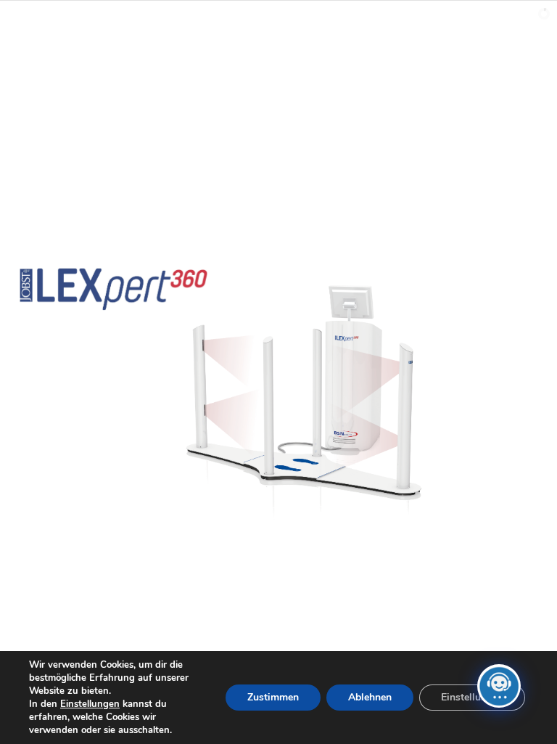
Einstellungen (90, 704)
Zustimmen (273, 697)
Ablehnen (370, 697)
